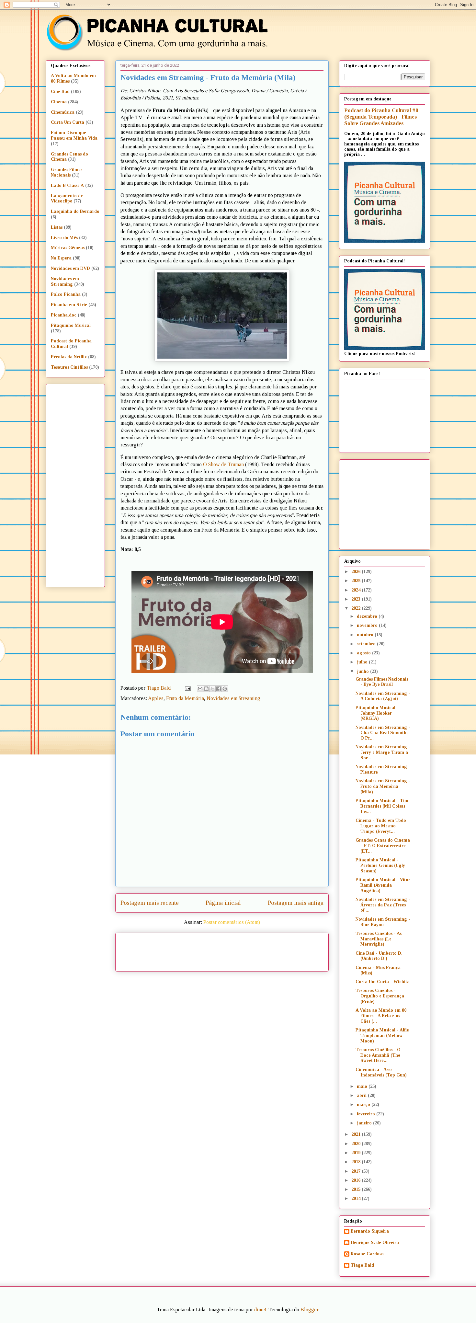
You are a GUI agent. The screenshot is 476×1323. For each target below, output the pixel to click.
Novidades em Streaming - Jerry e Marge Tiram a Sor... (383, 752)
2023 (356, 599)
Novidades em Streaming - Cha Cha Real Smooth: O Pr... (383, 733)
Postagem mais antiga (295, 902)
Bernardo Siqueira (370, 1231)
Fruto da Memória (185, 698)
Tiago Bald (362, 1265)
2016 (356, 1180)
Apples (156, 698)
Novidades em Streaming (233, 698)
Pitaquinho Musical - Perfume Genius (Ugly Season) (380, 865)
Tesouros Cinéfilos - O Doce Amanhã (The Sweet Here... (378, 1055)
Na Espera (61, 258)
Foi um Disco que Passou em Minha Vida (74, 135)
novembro (368, 625)
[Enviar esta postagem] (187, 688)
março (364, 1104)
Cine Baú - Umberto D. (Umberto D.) (379, 956)
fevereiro (366, 1113)
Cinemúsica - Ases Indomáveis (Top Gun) (381, 1072)
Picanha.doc (63, 315)
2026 (356, 571)
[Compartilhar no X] (212, 688)
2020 (356, 1143)
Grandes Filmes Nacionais (66, 172)
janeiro (365, 1123)
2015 (356, 1189)
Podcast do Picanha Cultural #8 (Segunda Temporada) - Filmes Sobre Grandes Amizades (381, 116)
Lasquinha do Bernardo (75, 211)
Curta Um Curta (67, 122)
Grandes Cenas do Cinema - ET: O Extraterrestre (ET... (383, 846)
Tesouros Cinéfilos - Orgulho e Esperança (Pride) (380, 996)
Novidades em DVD (70, 268)
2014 (356, 1198)
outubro (366, 634)
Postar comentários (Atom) (231, 922)
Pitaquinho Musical (71, 325)
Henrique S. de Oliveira (375, 1242)
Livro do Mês (64, 237)
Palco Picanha (66, 294)
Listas (56, 227)
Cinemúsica (62, 112)
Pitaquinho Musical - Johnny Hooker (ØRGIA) (377, 713)
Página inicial (223, 902)
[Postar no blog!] (206, 688)
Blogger (309, 1309)
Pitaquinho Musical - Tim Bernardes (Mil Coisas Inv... (382, 806)
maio (362, 1086)
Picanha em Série (69, 304)
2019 (356, 1152)
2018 (356, 1161)
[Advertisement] (277, 949)
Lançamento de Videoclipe (67, 198)
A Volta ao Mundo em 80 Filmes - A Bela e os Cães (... (381, 1016)
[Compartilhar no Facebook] (218, 688)
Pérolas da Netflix (69, 356)
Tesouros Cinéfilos (69, 367)
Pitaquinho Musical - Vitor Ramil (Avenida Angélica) (383, 885)
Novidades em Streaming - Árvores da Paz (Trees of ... (383, 905)
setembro (367, 643)
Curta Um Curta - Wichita (383, 981)
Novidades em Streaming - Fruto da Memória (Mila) (383, 786)
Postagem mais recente (149, 902)
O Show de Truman (223, 464)
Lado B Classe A (67, 185)
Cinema (59, 101)
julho (363, 662)
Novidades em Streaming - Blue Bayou (383, 922)
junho (363, 671)
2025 (356, 580)
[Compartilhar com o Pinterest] (224, 688)
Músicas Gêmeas (68, 247)
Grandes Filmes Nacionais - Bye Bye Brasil (382, 682)
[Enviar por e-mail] (200, 688)
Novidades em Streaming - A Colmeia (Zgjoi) (383, 696)
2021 (356, 1134)
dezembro (368, 616)
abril (362, 1095)
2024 (356, 590)
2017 (356, 1171)
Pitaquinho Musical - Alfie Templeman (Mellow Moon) (382, 1035)
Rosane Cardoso (367, 1253)
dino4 (260, 1309)
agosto (364, 652)
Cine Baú (60, 91)
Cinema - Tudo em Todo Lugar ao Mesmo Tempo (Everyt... (381, 826)
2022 (356, 608)
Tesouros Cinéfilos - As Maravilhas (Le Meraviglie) (379, 939)
